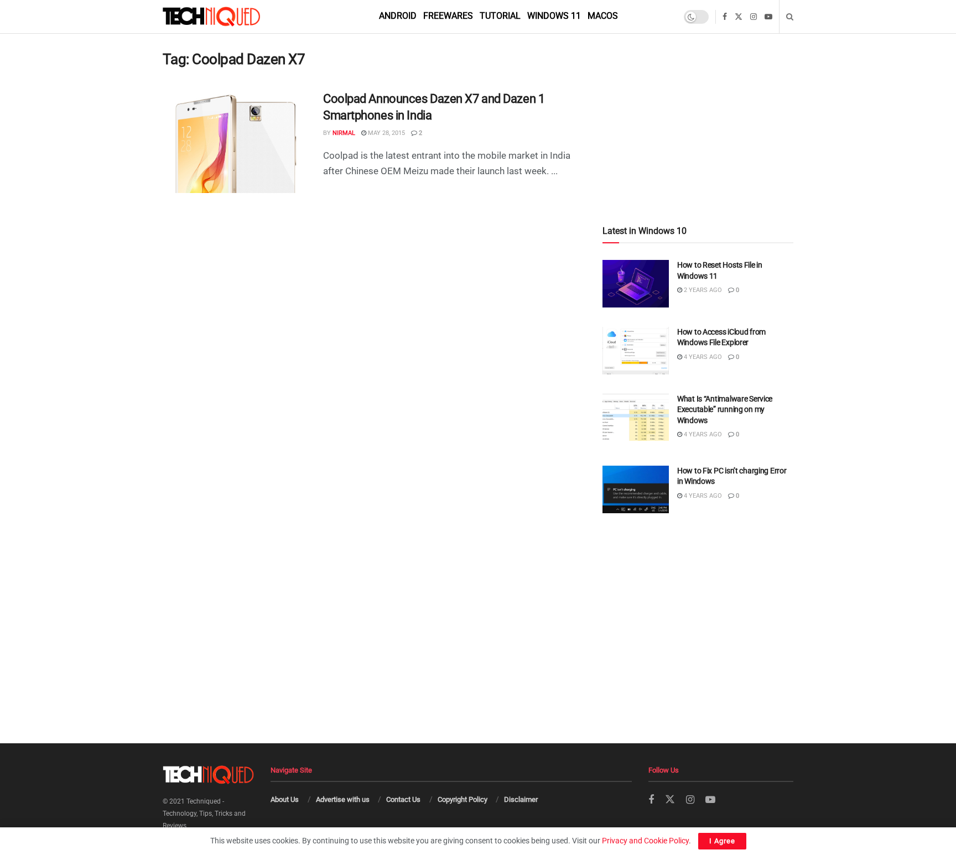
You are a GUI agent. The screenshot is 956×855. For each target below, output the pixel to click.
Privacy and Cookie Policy (645, 840)
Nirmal (343, 133)
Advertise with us (343, 799)
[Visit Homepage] (230, 17)
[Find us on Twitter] (738, 17)
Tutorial (500, 16)
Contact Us (403, 799)
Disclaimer (521, 799)
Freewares (448, 16)
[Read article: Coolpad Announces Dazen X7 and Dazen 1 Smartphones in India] (234, 142)
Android (398, 16)
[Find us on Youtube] (768, 17)
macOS (603, 16)
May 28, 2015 (385, 133)
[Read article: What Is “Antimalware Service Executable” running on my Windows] (635, 417)
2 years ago (702, 290)
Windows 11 (554, 16)
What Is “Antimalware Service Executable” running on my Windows (724, 409)
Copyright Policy (462, 799)
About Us (285, 799)
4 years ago (702, 357)
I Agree (722, 841)
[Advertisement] (697, 106)
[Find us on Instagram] (753, 17)
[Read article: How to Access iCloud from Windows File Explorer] (635, 350)
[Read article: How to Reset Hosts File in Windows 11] (635, 283)
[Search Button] (789, 16)
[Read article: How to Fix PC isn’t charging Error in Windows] (635, 489)
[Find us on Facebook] (725, 17)
